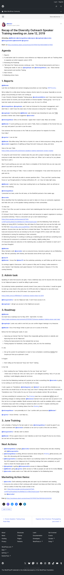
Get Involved (52, 532)
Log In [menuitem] (55, 2)
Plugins (19, 538)
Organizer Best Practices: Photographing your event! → (48, 520)
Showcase (20, 532)
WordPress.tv (38, 541)
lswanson (30, 399)
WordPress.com (7, 547)
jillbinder (9, 24)
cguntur (25, 40)
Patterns (19, 541)
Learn (34, 532)
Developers (36, 538)
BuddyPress (6, 556)
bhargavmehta (7, 40)
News (3, 535)
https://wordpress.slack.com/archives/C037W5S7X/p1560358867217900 (30, 45)
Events (50, 535)
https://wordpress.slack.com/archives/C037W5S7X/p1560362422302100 (29, 498)
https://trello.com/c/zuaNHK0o (19, 227)
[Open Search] (56, 6)
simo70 (5, 258)
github (52, 396)
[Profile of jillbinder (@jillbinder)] (4, 25)
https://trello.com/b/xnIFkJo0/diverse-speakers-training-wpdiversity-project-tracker (27, 150)
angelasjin (40, 38)
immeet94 (17, 40)
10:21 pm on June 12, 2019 (13, 25)
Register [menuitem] (61, 2)
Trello (56, 113)
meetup (52, 352)
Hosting (4, 538)
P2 (28, 383)
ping (57, 491)
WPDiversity (52, 88)
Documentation (37, 535)
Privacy (4, 541)
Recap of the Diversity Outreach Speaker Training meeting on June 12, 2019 (27, 32)
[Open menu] (61, 6)
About (3, 532)
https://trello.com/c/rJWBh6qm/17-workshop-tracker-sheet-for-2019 (23, 295)
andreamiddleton (39, 97)
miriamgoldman (22, 38)
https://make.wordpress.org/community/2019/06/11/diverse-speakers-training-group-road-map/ (31, 319)
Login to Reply (7, 509)
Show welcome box (55, 16)
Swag (51, 541)
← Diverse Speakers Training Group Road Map (14, 520)
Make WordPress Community (12, 11)
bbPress (5, 553)
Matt (4, 550)
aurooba (47, 38)
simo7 (36, 387)
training (31, 396)
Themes (19, 535)
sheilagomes (26, 387)
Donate (51, 538)
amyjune (31, 38)
